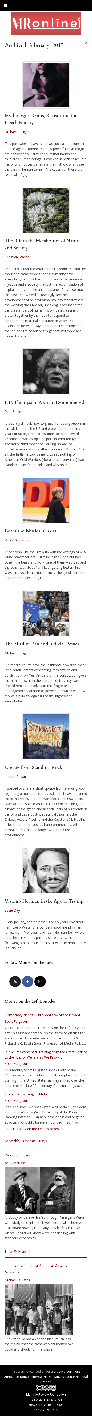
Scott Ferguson (16, 1021)
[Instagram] (40, 981)
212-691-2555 (49, 1410)
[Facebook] (27, 981)
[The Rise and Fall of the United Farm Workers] (39, 1309)
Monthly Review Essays (26, 1141)
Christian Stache (17, 257)
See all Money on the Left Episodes (32, 1129)
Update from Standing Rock (33, 767)
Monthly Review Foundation (46, 1394)
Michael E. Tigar (17, 132)
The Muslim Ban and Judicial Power (42, 644)
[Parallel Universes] (40, 1190)
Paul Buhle (13, 411)
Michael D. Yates (17, 1280)
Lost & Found (17, 1252)
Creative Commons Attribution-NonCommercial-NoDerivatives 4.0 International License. (46, 1376)
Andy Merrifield (16, 1162)
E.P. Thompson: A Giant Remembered (44, 402)
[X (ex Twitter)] (15, 981)
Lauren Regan (15, 776)
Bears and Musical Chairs (30, 531)
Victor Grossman (17, 540)
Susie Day (12, 910)
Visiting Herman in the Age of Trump (44, 901)
